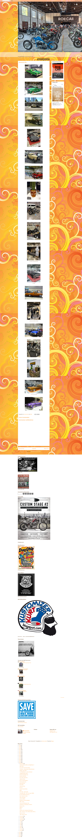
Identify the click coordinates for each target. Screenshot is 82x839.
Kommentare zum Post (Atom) (36, 451)
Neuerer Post (21, 448)
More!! (21, 808)
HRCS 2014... (22, 766)
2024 (20, 748)
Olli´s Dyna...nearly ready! (24, 791)
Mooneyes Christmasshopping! (25, 800)
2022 (20, 751)
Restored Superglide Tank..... (24, 774)
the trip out (24, 691)
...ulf (24, 677)
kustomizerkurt (25, 4)
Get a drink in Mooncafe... (24, 777)
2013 (20, 832)
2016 (20, 759)
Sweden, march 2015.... (23, 770)
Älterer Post (46, 448)
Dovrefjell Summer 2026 (27, 684)
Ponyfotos (21, 683)
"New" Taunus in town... (23, 814)
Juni (20, 823)
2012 (20, 833)
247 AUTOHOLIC (22, 661)
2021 (20, 752)
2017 (20, 758)
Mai (20, 824)
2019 (20, 755)
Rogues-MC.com (52, 730)
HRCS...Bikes (22, 801)
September (22, 819)
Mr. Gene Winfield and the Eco (25, 794)
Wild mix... (21, 807)
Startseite (34, 448)
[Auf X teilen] (36, 414)
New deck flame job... (23, 776)
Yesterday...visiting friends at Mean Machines (27, 769)
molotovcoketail (44, 741)
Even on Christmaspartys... (24, 780)
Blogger (52, 741)
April (21, 826)
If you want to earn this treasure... (25, 767)
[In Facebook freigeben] (37, 414)
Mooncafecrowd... (22, 783)
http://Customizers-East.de (22, 722)
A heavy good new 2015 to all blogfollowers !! (27, 764)
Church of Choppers (22, 690)
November (21, 816)
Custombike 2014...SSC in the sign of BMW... (27, 793)
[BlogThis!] (35, 414)
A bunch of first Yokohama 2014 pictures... (26, 810)
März (21, 827)
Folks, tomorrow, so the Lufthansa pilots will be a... (28, 811)
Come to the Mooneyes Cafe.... (25, 803)
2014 (20, 762)
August (21, 820)
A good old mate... (23, 786)
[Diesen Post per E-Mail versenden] (34, 414)
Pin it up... (21, 787)
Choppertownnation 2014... (24, 773)
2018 (20, 756)
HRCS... (21, 790)
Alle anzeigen (62, 697)
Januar (21, 830)
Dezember (21, 763)
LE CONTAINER (21, 676)
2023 (20, 749)
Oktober (21, 817)
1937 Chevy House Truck (27, 662)
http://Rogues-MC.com (53, 732)
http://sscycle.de (20, 726)
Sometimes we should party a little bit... (26, 804)
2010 (20, 836)
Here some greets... (23, 797)
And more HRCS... (23, 798)
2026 (20, 745)
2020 (20, 753)
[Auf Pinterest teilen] (39, 414)
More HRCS (21, 784)
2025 (20, 746)
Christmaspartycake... (23, 781)
